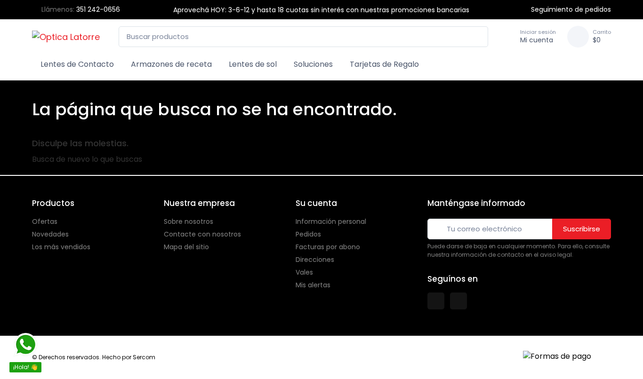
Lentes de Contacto (77, 64)
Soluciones (313, 64)
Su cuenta (316, 203)
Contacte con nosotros (202, 234)
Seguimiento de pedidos (571, 9)
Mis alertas (313, 285)
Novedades (50, 234)
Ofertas (44, 221)
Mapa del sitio (186, 247)
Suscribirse (581, 229)
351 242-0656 (98, 9)
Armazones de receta (171, 64)
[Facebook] (435, 300)
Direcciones (315, 259)
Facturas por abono (328, 247)
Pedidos (308, 234)
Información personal (331, 221)
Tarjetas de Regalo (384, 64)
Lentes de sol (253, 64)
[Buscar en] (478, 36)
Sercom (144, 357)
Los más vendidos (61, 247)
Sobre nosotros (188, 221)
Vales (304, 272)
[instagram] (458, 300)
